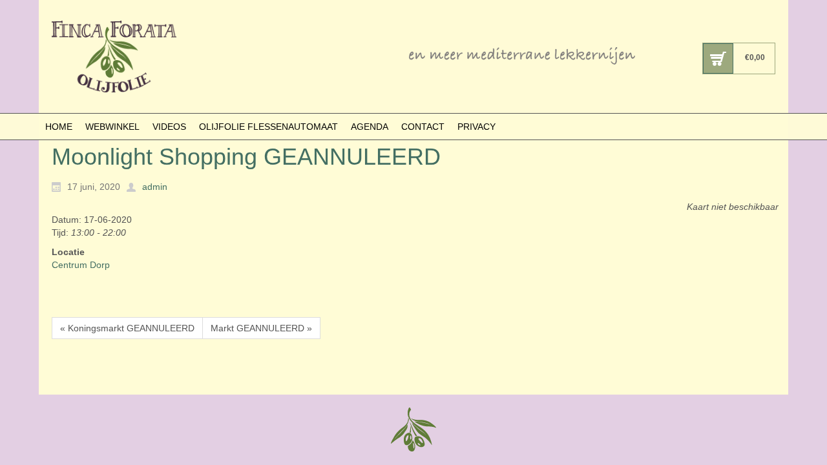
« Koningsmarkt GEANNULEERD (127, 328)
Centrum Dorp (81, 265)
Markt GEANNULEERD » (261, 328)
